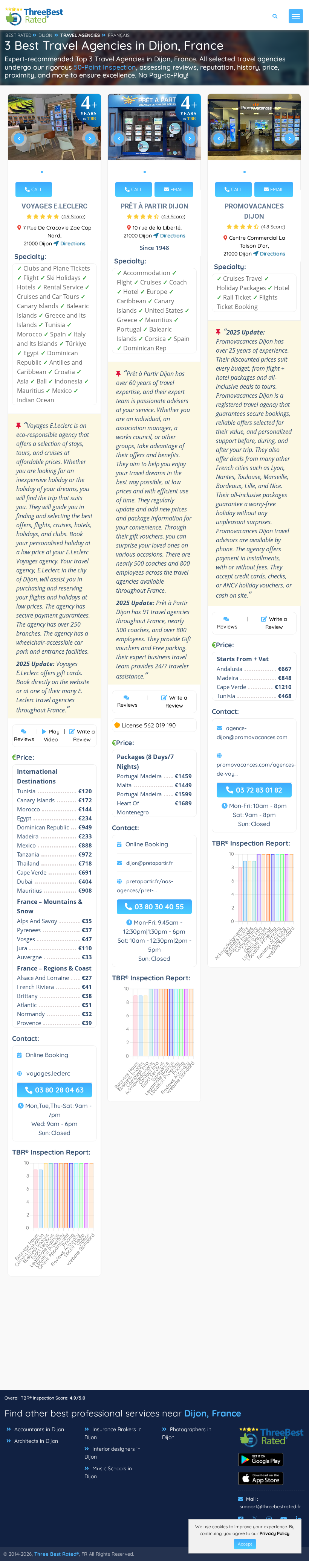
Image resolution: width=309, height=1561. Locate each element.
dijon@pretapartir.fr (149, 863)
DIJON (45, 35)
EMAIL (176, 189)
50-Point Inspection (105, 67)
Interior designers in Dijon (112, 1452)
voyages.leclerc (48, 1073)
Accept (245, 1544)
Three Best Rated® (56, 1554)
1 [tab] (42, 172)
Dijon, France (212, 1413)
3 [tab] (54, 172)
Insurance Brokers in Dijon (113, 1433)
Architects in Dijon (35, 1441)
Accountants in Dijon (38, 1429)
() (73, 216)
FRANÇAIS (119, 35)
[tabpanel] (54, 142)
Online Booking (47, 1055)
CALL (36, 189)
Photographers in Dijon (186, 1433)
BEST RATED (18, 35)
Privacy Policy (274, 1533)
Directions (72, 243)
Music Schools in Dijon (108, 1472)
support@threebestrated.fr (270, 1506)
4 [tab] (60, 172)
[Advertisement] (154, 1336)
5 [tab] (66, 172)
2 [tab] (48, 172)
